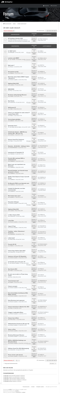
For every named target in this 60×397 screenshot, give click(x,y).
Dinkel (41, 268)
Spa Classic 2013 (12, 269)
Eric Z (41, 77)
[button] (56, 31)
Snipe (11, 141)
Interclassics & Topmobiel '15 (16, 152)
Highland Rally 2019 (13, 83)
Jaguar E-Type (12, 226)
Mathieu (12, 245)
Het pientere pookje (13, 71)
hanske (41, 195)
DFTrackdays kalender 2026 (15, 38)
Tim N (41, 89)
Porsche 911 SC (12, 244)
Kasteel (41, 139)
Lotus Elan (11, 220)
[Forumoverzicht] (8, 14)
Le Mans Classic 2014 (14, 214)
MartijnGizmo (43, 280)
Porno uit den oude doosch (15, 354)
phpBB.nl (17, 390)
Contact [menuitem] (32, 386)
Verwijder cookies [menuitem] (40, 386)
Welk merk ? (11, 65)
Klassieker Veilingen (13, 202)
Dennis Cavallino (14, 79)
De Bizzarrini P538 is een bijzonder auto (18, 183)
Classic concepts (12, 286)
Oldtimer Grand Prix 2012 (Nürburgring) (18, 348)
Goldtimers (12, 161)
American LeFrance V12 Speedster (17, 256)
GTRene (42, 158)
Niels (41, 293)
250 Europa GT (12, 107)
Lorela (41, 274)
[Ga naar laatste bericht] (47, 39)
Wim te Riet (12, 239)
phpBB (10, 389)
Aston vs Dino (12, 329)
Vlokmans (12, 153)
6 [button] (54, 30)
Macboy (41, 107)
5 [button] (52, 30)
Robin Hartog (43, 300)
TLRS (41, 101)
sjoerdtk (12, 197)
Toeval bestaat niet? (13, 280)
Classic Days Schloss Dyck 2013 (16, 250)
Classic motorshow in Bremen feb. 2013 (18, 306)
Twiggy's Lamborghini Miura (15, 312)
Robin (11, 115)
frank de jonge (43, 244)
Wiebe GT (42, 165)
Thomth (13, 59)
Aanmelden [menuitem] (54, 5)
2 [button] (47, 30)
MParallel (12, 52)
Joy (11, 277)
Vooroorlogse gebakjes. (14, 119)
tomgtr (41, 132)
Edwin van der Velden (16, 127)
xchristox (12, 134)
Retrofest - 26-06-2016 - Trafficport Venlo (19, 146)
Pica (11, 90)
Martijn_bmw (42, 58)
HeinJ (41, 323)
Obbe (11, 109)
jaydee (11, 282)
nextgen (23, 392)
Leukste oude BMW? (13, 58)
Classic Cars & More (13, 318)
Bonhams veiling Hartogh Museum (17, 94)
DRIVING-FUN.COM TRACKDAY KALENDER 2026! (19, 41)
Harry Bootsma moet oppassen (16, 300)
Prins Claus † (13, 319)
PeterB (11, 96)
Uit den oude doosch (11, 28)
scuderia (12, 84)
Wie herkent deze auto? (14, 195)
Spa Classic (11, 101)
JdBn (41, 51)
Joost (41, 152)
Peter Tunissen (13, 39)
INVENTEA (18, 392)
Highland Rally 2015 (13, 209)
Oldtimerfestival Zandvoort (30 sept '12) (18, 323)
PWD (41, 256)
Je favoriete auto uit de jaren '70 (16, 261)
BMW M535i (11, 89)
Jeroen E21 (12, 102)
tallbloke (12, 73)
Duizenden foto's (12, 125)
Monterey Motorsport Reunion (16, 335)
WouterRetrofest (13, 147)
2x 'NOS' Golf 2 (12, 51)
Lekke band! (11, 238)
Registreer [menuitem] (47, 5)
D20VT (41, 65)
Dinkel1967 (42, 226)
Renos (11, 66)
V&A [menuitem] (3, 20)
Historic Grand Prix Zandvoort (16, 139)
